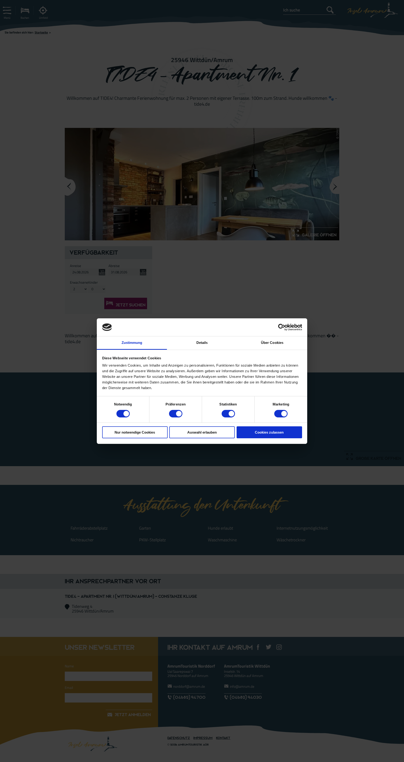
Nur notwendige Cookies (135, 432)
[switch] (175, 413)
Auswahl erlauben (202, 432)
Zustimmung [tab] (132, 343)
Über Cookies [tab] (272, 343)
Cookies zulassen (269, 432)
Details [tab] (202, 343)
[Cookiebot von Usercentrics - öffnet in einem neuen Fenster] (281, 327)
